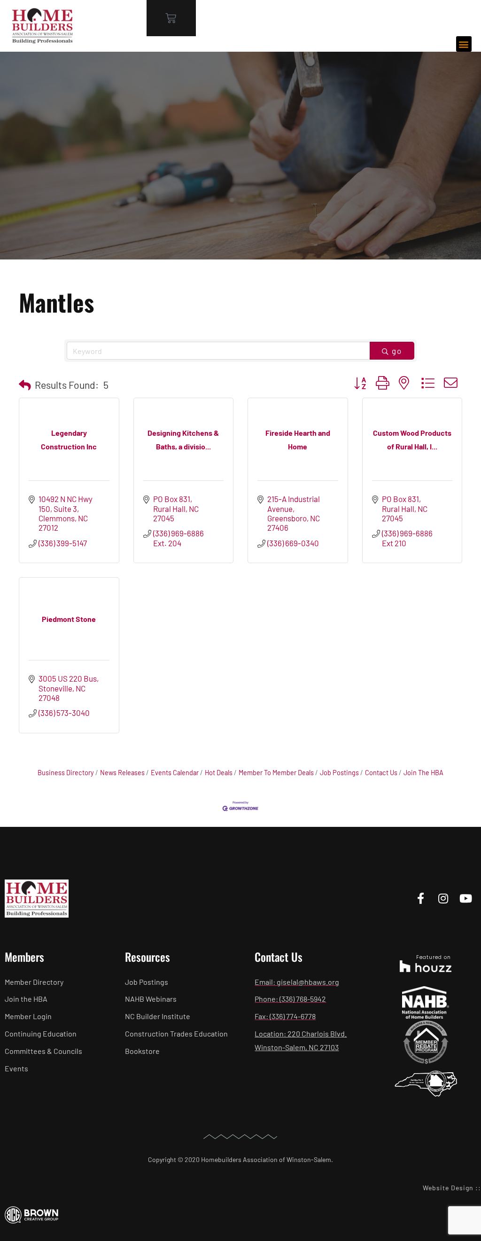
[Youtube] (466, 898)
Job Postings (339, 773)
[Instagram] (443, 898)
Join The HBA (423, 773)
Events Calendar (175, 773)
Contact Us (381, 773)
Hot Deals (219, 773)
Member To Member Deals (276, 773)
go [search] (397, 350)
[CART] (171, 18)
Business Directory (66, 773)
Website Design (448, 1188)
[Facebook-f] (421, 898)
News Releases (122, 773)
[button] (464, 44)
